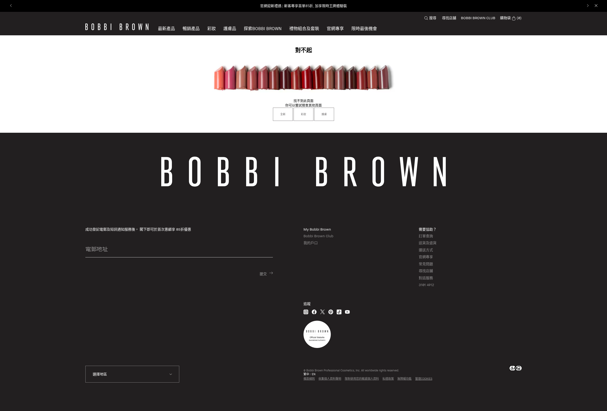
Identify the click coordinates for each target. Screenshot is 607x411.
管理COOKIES (423, 378)
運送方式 (426, 250)
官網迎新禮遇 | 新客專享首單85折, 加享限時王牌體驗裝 (303, 6)
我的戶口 (311, 243)
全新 (282, 114)
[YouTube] (347, 311)
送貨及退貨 (428, 243)
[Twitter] (322, 311)
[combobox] (132, 374)
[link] (511, 18)
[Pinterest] (330, 311)
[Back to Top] (590, 399)
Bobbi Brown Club (318, 236)
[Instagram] (306, 311)
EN (313, 374)
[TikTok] (339, 311)
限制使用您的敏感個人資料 (362, 378)
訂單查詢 (426, 236)
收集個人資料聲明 (329, 378)
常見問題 (426, 264)
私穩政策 (388, 378)
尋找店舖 (449, 18)
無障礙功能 (404, 378)
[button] (263, 28)
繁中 (306, 374)
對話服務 (426, 278)
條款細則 (309, 378)
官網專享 (426, 257)
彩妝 (303, 114)
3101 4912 (426, 285)
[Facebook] (314, 311)
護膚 (324, 114)
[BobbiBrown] (116, 27)
